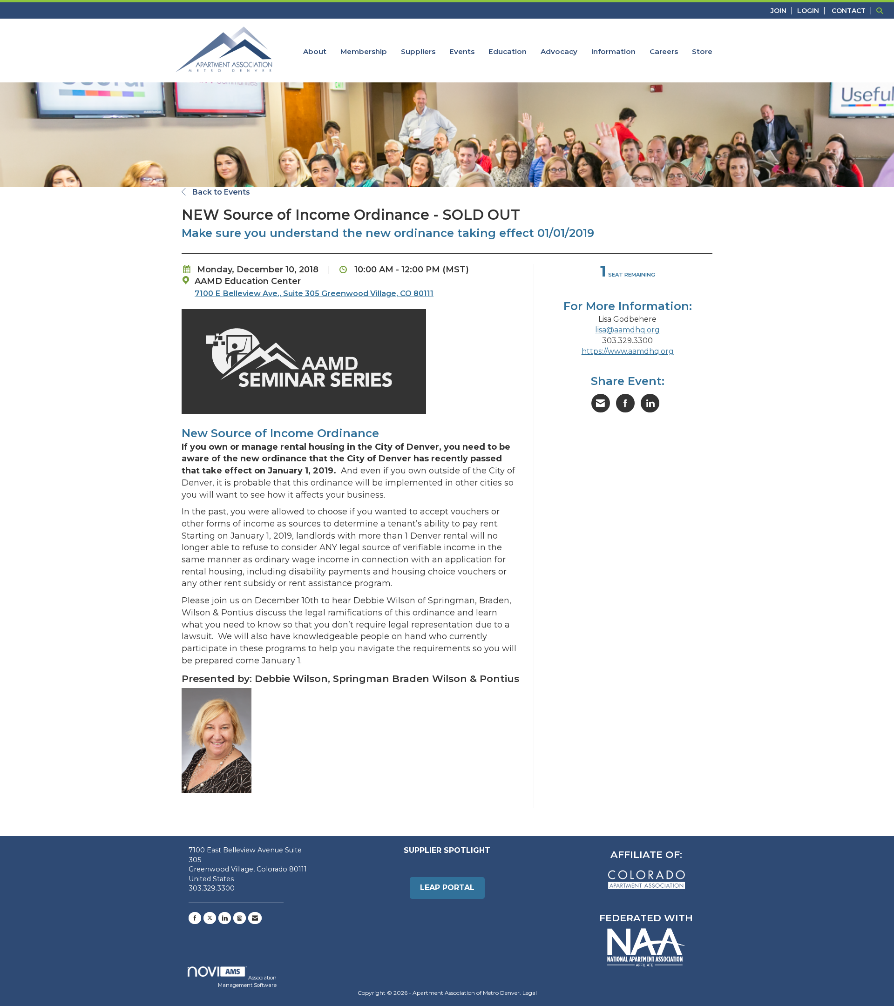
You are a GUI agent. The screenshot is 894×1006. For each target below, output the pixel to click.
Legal (529, 992)
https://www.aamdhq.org (628, 351)
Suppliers (418, 51)
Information (613, 51)
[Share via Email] (600, 403)
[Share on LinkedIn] (650, 403)
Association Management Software (247, 981)
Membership (363, 51)
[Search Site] (881, 10)
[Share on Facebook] (625, 403)
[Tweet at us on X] (209, 918)
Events (461, 51)
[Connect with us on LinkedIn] (224, 918)
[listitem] (783, 10)
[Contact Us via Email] (255, 918)
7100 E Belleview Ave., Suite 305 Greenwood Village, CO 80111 (314, 293)
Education (507, 51)
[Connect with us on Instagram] (239, 918)
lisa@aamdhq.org (627, 329)
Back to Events (220, 192)
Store (702, 51)
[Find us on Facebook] (195, 918)
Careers (664, 51)
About (314, 51)
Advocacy (559, 51)
